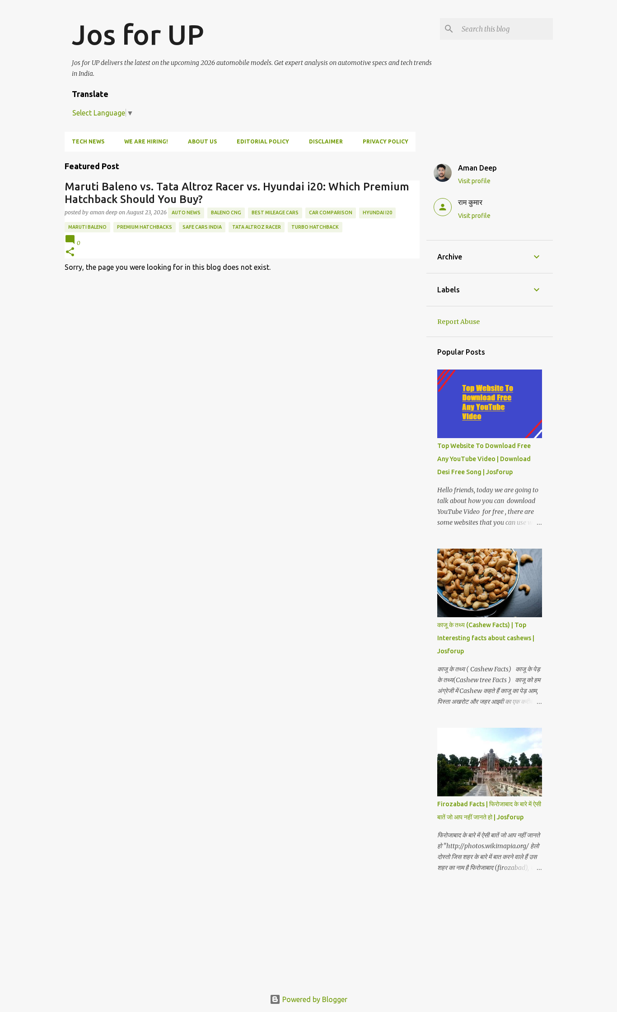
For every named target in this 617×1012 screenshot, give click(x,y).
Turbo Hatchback (315, 227)
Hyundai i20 (377, 212)
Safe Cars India (202, 227)
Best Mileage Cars (275, 212)
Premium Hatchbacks (144, 227)
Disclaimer (326, 141)
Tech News (88, 141)
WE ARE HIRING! (146, 141)
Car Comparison (330, 212)
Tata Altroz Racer (256, 227)
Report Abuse (458, 322)
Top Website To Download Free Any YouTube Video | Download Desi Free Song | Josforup (484, 459)
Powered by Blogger (313, 999)
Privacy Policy (385, 141)
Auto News (186, 212)
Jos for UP (138, 34)
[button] (70, 252)
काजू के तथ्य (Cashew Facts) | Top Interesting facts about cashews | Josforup (485, 638)
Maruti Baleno (87, 227)
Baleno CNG (226, 212)
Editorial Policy (263, 141)
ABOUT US (202, 141)
